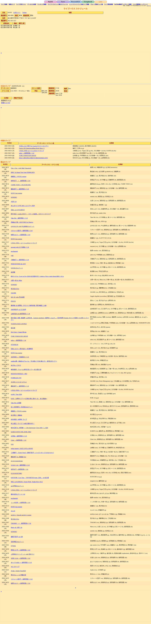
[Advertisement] (61, 69)
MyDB (50, 2)
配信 (108, 4)
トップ (140, 4)
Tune (63, 2)
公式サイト (17, 12)
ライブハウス (58, 4)
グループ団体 (96, 4)
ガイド (12, 4)
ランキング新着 (41, 4)
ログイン (149, 5)
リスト (21, 4)
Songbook (88, 2)
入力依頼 (31, 4)
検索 (4, 4)
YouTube (122, 4)
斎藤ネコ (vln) (5, 103)
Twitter (24, 12)
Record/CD (75, 2)
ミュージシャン (79, 4)
